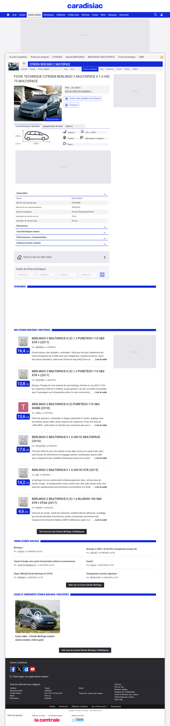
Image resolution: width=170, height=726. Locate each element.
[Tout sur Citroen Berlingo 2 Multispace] (13, 70)
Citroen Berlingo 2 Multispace (50, 64)
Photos (127, 69)
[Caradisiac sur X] (20, 670)
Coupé (46, 688)
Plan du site (119, 687)
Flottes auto (73, 14)
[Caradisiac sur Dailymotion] (26, 670)
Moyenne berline (16, 691)
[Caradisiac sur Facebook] (13, 670)
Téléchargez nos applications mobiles (30, 676)
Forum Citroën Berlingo (26, 541)
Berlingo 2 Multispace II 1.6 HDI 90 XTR (65, 470)
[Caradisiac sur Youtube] (32, 670)
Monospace (14, 698)
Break (12, 696)
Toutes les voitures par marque (91, 693)
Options (69, 126)
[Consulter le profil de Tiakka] (23, 412)
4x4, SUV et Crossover (53, 693)
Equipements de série (53, 126)
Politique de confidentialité (124, 692)
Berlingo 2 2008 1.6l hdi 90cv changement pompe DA (111, 549)
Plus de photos (53, 119)
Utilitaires (60, 14)
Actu (14, 14)
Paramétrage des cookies (124, 697)
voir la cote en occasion (78, 91)
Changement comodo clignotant (101, 573)
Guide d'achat (34, 14)
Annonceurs (63, 706)
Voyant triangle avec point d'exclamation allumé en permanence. (45, 561)
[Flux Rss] (162, 57)
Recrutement (116, 706)
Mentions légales (121, 689)
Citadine (13, 688)
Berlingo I (18, 547)
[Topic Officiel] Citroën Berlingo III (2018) (33, 573)
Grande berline (15, 693)
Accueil (24, 69)
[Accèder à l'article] (37, 616)
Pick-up (47, 696)
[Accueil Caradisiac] (8, 14)
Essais (22, 14)
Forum (95, 14)
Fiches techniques (90, 69)
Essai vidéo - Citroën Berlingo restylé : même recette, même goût (35, 638)
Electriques (49, 14)
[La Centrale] (47, 722)
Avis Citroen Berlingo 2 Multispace (32, 329)
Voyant (89, 561)
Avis (66, 69)
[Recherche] (156, 15)
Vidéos (135, 69)
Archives (117, 684)
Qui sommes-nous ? (99, 706)
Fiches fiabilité (43, 69)
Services (85, 14)
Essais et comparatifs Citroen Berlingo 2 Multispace (41, 594)
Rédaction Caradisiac (80, 706)
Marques (112, 14)
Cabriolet (47, 691)
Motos (81, 688)
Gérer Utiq (118, 700)
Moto (103, 14)
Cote (101, 69)
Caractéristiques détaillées (27, 126)
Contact (52, 706)
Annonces (124, 14)
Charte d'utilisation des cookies (126, 694)
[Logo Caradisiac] (85, 11)
